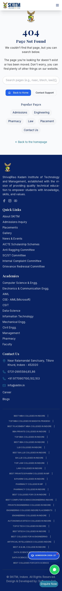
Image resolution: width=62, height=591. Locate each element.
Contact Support (45, 92)
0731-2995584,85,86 (21, 371)
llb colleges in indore (29, 447)
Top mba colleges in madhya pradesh (29, 421)
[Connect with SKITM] (54, 568)
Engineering (41, 112)
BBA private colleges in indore (29, 431)
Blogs (6, 399)
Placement (47, 121)
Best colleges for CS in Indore (29, 494)
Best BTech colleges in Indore (29, 531)
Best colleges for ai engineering (29, 536)
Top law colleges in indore (29, 463)
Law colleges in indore (29, 468)
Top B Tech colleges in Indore (29, 526)
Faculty (7, 344)
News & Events (12, 238)
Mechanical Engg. (14, 322)
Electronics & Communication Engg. (26, 288)
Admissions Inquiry (15, 222)
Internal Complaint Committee (22, 261)
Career (7, 392)
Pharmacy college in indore (29, 489)
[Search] (55, 80)
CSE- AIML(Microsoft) (16, 299)
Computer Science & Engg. (20, 282)
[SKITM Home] (12, 5)
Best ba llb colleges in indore (29, 452)
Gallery (7, 233)
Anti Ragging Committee (19, 249)
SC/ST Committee (14, 255)
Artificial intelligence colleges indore (29, 541)
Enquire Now (49, 583)
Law (30, 121)
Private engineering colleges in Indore (29, 505)
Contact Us (31, 130)
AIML (6, 294)
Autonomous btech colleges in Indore (29, 521)
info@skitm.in (16, 385)
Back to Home (20, 92)
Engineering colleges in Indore (29, 515)
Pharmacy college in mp (29, 484)
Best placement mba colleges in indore (29, 426)
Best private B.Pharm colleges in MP (29, 473)
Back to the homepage (32, 142)
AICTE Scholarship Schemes (21, 244)
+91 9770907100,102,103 (24, 378)
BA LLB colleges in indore (29, 457)
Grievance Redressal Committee (24, 266)
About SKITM (11, 216)
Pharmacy (14, 121)
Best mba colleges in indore (29, 415)
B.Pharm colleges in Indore (29, 479)
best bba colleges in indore (29, 442)
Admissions (20, 112)
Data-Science (11, 310)
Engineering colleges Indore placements (29, 510)
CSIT (6, 305)
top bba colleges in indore (29, 437)
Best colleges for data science (31, 563)
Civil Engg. (9, 327)
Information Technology (18, 316)
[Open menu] (57, 5)
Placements (10, 227)
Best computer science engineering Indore (29, 499)
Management (11, 333)
